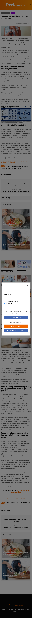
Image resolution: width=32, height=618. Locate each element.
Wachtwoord (7, 294)
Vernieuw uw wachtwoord (11, 301)
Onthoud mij (8, 303)
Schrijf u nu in (16, 326)
